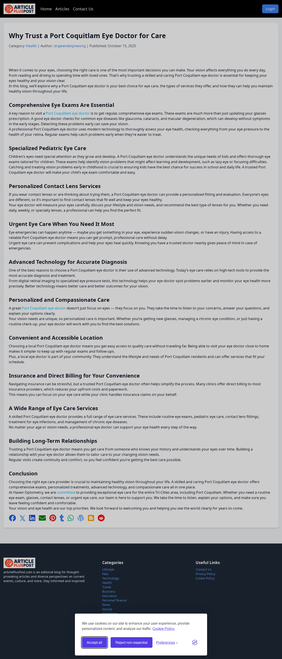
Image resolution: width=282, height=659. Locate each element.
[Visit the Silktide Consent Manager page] (194, 642)
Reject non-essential (131, 642)
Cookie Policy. (163, 628)
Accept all (94, 642)
